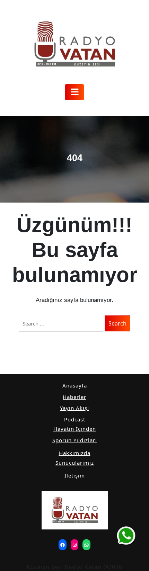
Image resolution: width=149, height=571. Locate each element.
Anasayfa (74, 385)
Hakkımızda (74, 452)
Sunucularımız (74, 462)
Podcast (74, 419)
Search (117, 323)
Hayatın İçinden (74, 428)
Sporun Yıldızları (74, 440)
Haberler (74, 396)
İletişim (74, 475)
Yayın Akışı (74, 407)
